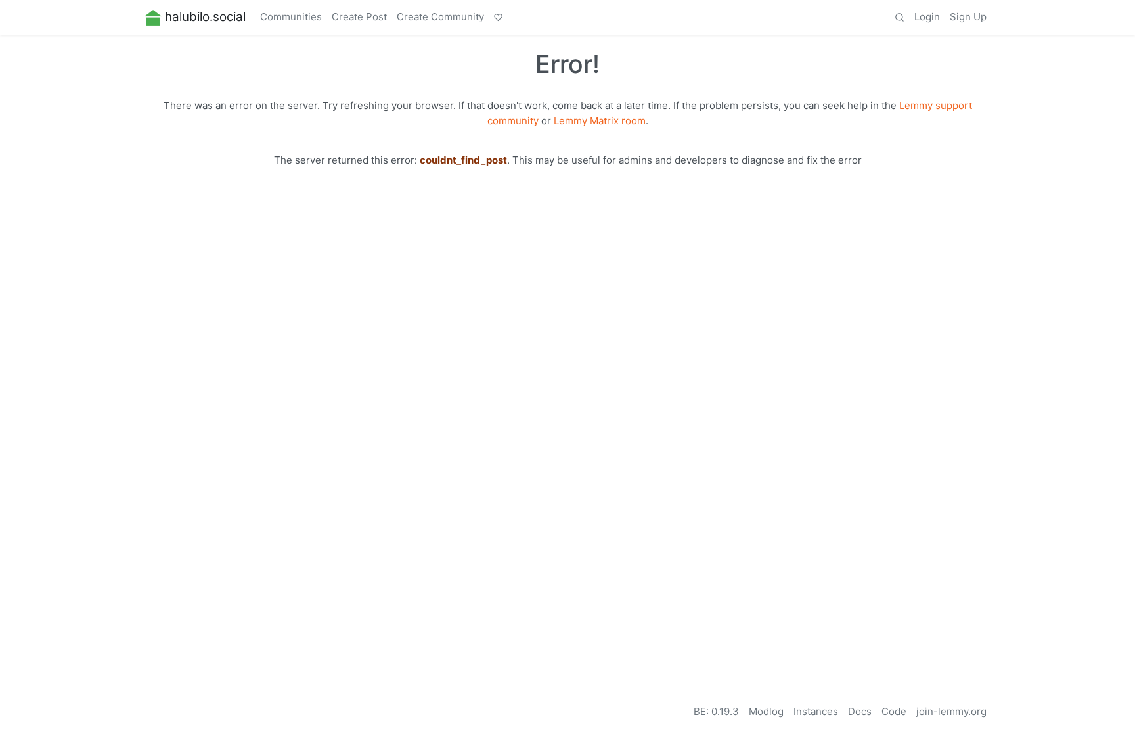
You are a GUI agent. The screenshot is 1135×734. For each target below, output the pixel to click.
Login (927, 17)
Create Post (359, 17)
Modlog (766, 711)
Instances (815, 711)
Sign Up (968, 17)
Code (893, 711)
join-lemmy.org (951, 711)
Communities (291, 17)
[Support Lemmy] (498, 17)
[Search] (899, 17)
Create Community (440, 17)
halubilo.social (205, 16)
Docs (860, 711)
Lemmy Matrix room (600, 120)
